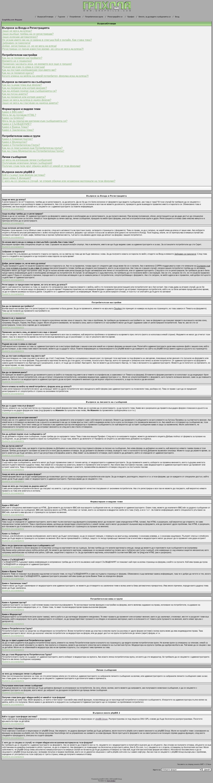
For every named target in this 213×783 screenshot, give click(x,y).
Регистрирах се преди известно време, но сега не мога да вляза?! (43, 49)
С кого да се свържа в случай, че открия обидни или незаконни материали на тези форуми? (58, 181)
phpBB (101, 779)
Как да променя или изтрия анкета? (24, 97)
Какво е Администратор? (17, 139)
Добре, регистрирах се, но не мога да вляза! (29, 46)
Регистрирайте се (114, 17)
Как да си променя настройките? (22, 58)
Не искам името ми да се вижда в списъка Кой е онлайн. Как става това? (47, 40)
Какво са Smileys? (13, 118)
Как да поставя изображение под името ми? (29, 70)
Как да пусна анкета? (15, 94)
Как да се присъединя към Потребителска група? (32, 148)
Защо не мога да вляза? (17, 31)
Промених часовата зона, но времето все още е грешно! (37, 64)
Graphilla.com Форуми (12, 20)
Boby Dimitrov (111, 781)
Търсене (61, 17)
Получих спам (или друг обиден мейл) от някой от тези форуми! (41, 166)
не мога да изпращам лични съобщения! (27, 160)
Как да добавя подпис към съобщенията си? (29, 91)
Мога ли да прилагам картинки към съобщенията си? (34, 121)
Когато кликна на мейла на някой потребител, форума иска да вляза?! (45, 76)
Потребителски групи (94, 17)
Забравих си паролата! (16, 43)
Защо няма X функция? (16, 178)
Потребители (75, 17)
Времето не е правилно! (17, 61)
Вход (177, 17)
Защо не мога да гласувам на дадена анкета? (30, 103)
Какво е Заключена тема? (18, 130)
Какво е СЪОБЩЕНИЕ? (16, 124)
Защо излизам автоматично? (20, 37)
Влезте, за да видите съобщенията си (155, 17)
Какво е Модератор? (14, 142)
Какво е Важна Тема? (15, 127)
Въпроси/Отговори (45, 17)
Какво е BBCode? (13, 112)
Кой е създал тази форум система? (23, 175)
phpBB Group (101, 719)
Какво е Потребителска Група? (21, 145)
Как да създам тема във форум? (22, 85)
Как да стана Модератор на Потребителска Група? (33, 151)
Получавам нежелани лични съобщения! (27, 163)
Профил (130, 17)
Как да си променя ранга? (18, 73)
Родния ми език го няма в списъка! (23, 67)
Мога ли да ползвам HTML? (19, 115)
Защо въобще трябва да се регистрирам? (28, 34)
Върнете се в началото (13, 209)
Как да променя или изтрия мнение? (24, 88)
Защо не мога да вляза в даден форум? (26, 100)
